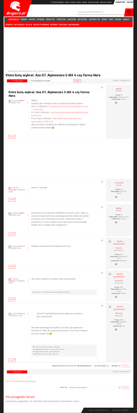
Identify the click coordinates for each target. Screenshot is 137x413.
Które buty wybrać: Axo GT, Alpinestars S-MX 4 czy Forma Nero (53, 75)
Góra (11, 137)
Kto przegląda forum (20, 397)
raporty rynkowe (41, 25)
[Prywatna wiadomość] (116, 103)
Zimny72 (12, 281)
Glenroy (22, 314)
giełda (84, 2)
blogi (79, 2)
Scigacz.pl (15, 8)
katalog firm (93, 2)
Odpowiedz (19, 81)
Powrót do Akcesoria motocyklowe (21, 381)
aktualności (19, 25)
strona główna (57, 2)
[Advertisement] (68, 46)
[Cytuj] (102, 87)
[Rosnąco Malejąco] (116, 365)
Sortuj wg (98, 366)
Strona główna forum (14, 71)
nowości (9, 25)
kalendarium (73, 25)
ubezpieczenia (105, 2)
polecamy (63, 25)
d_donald (12, 190)
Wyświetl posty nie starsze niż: (64, 366)
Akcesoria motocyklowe (45, 71)
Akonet (125, 410)
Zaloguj (130, 2)
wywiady (54, 25)
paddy (21, 100)
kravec (21, 246)
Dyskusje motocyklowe (29, 71)
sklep (67, 2)
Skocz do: (63, 387)
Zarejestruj (120, 2)
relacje (29, 25)
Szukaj (129, 12)
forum (72, 2)
